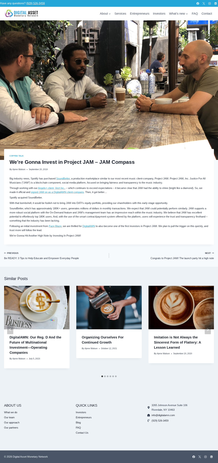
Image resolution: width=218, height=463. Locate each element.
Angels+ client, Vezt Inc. (51, 188)
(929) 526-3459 (35, 3)
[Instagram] (209, 3)
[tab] (102, 376)
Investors (159, 13)
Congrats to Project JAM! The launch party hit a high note (182, 256)
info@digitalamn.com (163, 415)
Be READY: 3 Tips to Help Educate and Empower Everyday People (41, 256)
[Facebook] (197, 3)
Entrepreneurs (139, 13)
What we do (10, 412)
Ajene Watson (18, 169)
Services (120, 13)
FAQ (195, 13)
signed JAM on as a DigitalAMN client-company (57, 192)
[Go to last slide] (10, 329)
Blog (78, 422)
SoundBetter (63, 178)
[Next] (208, 329)
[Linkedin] (215, 3)
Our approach (11, 422)
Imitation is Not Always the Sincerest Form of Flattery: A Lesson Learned (177, 342)
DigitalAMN (88, 226)
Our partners (11, 427)
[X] (203, 3)
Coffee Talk (17, 156)
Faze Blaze (55, 226)
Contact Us (82, 432)
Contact (206, 13)
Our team (9, 417)
